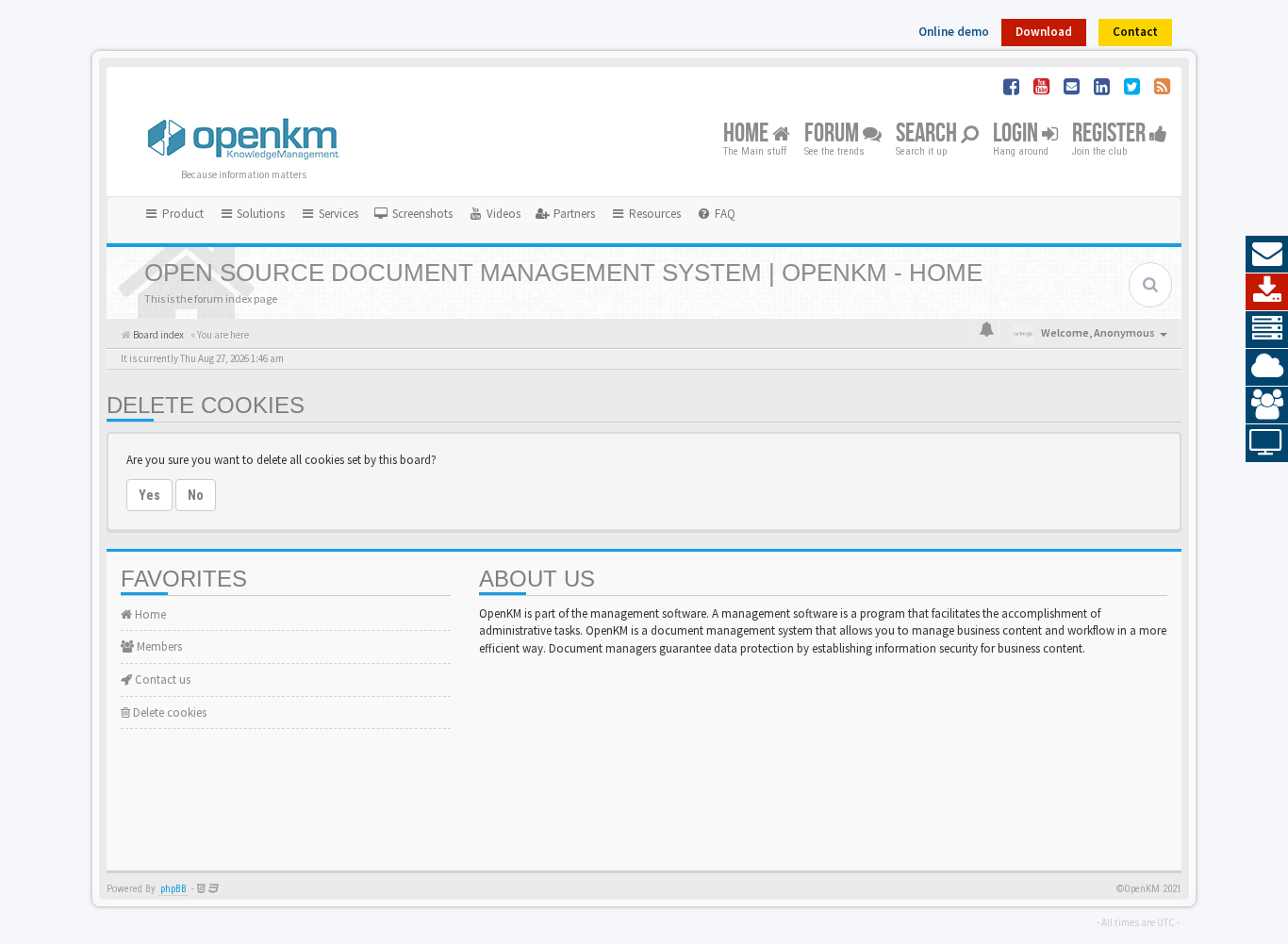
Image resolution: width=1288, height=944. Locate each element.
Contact (1135, 32)
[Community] (1267, 405)
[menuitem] (413, 214)
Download (1044, 32)
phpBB (173, 889)
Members (158, 646)
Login (1017, 134)
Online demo (953, 32)
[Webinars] (1267, 443)
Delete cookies (168, 712)
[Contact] (1267, 254)
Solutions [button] (259, 214)
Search (928, 134)
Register (1110, 134)
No (196, 495)
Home (747, 134)
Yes (149, 495)
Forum (833, 134)
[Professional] (1267, 330)
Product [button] (181, 214)
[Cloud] (1267, 368)
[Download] (1267, 292)
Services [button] (337, 214)
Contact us (161, 679)
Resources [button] (653, 214)
